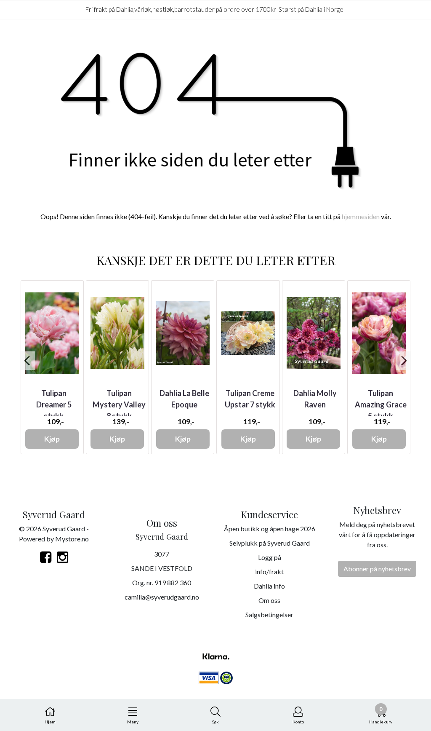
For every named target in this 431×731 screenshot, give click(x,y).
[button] (27, 360)
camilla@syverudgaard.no (162, 597)
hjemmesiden (361, 216)
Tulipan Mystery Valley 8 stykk (119, 404)
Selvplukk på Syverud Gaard (269, 543)
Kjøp (52, 438)
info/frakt (269, 572)
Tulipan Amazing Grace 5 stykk (381, 404)
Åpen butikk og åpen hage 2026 (269, 529)
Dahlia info (269, 586)
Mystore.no (72, 539)
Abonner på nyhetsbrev (377, 569)
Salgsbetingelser (269, 615)
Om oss (269, 600)
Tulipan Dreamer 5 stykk (54, 404)
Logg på (269, 557)
